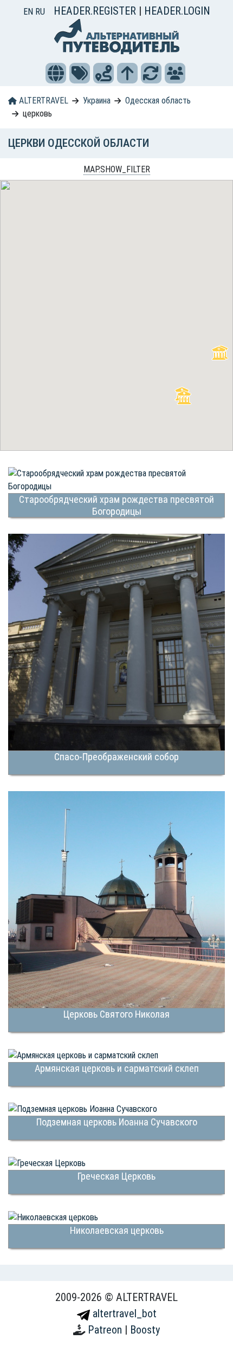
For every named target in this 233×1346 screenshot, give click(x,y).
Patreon (106, 1329)
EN (29, 12)
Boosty (145, 1329)
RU (40, 12)
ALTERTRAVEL (42, 100)
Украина (97, 100)
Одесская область (158, 100)
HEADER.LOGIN (177, 10)
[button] (56, 73)
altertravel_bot (123, 1313)
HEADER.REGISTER (96, 10)
